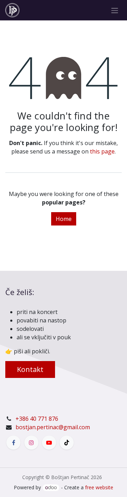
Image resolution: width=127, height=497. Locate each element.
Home (64, 219)
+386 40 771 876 (37, 419)
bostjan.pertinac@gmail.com (53, 427)
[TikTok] (67, 443)
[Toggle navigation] (115, 10)
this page (102, 151)
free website (99, 487)
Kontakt (30, 369)
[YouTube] (49, 443)
